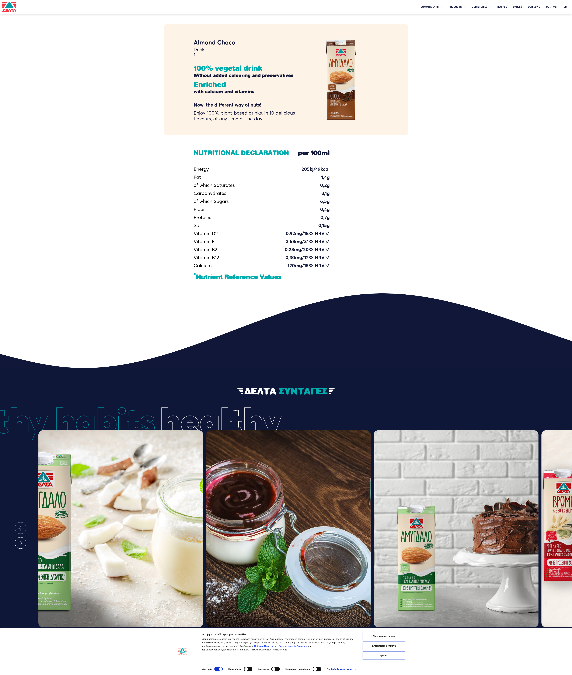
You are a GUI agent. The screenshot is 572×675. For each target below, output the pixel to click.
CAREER (517, 7)
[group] (120, 535)
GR (565, 7)
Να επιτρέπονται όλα (384, 636)
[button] (21, 528)
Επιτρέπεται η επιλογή (384, 646)
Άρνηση (384, 655)
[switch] (248, 669)
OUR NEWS (534, 7)
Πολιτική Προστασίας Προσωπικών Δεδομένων (280, 646)
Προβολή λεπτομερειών (339, 669)
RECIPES (502, 7)
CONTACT (552, 7)
